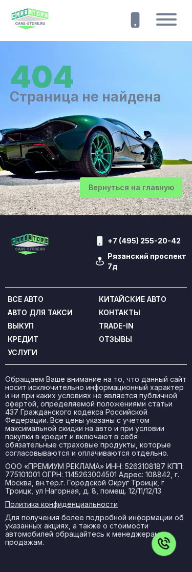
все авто (26, 299)
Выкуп (21, 326)
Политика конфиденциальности (61, 504)
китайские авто (132, 299)
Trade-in (116, 326)
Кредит (23, 339)
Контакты (119, 313)
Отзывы (115, 339)
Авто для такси (40, 313)
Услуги (22, 353)
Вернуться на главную (131, 187)
